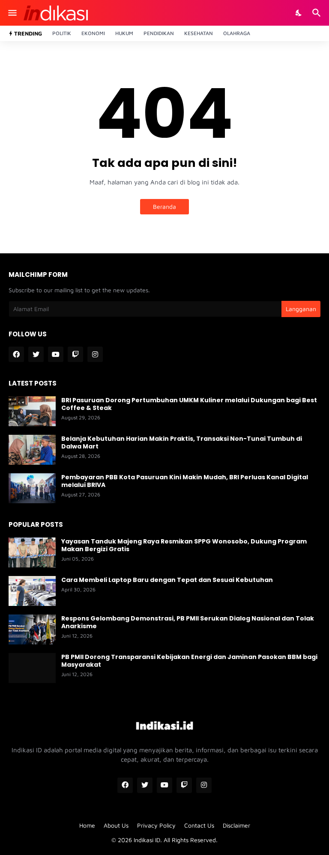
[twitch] (75, 354)
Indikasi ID (147, 839)
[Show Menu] (12, 13)
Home (87, 825)
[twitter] (36, 354)
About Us (116, 825)
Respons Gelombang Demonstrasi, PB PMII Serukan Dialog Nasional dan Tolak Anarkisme (187, 622)
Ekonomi (93, 33)
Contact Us (199, 825)
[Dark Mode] (299, 13)
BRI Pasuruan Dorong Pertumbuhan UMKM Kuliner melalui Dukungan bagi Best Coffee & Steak (189, 404)
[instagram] (95, 354)
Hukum (124, 33)
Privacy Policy (156, 825)
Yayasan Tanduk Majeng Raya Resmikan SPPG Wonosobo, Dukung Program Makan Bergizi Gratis (184, 545)
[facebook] (16, 354)
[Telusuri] (317, 13)
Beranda (164, 206)
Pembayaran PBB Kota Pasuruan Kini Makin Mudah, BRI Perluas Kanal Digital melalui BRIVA (184, 481)
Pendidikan (159, 33)
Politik (61, 33)
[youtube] (55, 354)
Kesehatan (198, 33)
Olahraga (236, 33)
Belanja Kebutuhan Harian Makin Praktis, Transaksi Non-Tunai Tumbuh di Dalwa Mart (181, 442)
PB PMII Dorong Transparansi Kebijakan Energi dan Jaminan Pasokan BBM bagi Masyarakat (189, 660)
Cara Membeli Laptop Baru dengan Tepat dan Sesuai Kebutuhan (167, 580)
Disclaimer (236, 825)
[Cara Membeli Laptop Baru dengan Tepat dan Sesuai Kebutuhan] (32, 591)
